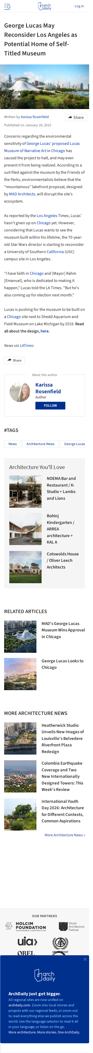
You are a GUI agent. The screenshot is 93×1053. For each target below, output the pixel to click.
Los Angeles (47, 216)
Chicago (58, 151)
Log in (79, 6)
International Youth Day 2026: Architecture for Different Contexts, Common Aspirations (63, 811)
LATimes (27, 345)
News (13, 444)
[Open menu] (6, 6)
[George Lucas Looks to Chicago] (20, 674)
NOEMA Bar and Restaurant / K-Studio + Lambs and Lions (61, 488)
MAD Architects (22, 194)
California (55, 252)
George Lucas (74, 444)
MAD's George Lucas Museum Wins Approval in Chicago (63, 630)
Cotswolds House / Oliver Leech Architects (63, 560)
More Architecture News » (65, 835)
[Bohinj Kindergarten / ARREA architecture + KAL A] (25, 529)
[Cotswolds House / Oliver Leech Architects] (25, 567)
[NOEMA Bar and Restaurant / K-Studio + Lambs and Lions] (25, 491)
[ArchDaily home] (44, 6)
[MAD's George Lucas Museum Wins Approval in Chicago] (20, 637)
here (45, 331)
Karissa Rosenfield (48, 388)
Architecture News (41, 444)
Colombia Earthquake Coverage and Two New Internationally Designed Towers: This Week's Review (62, 776)
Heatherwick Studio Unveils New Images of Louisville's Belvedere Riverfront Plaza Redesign (63, 738)
